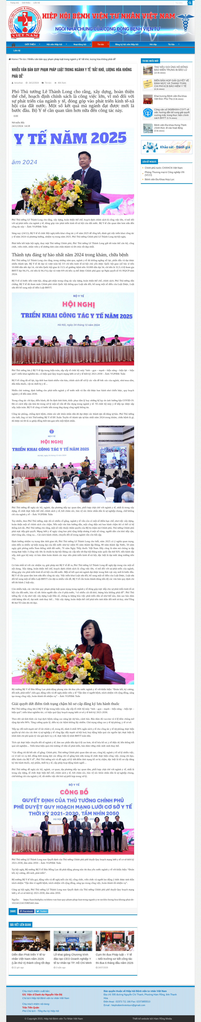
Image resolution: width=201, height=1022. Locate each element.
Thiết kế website (141, 1018)
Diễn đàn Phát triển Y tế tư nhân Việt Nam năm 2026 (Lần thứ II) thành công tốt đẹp (31, 958)
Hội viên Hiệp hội (54, 44)
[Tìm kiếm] (190, 2)
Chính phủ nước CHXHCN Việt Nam (164, 167)
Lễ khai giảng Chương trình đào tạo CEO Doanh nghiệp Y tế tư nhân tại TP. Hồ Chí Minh (73, 958)
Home (14, 59)
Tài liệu (171, 44)
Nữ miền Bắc (18, 122)
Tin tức (101, 44)
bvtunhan (18, 83)
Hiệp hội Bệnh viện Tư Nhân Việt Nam (63, 1018)
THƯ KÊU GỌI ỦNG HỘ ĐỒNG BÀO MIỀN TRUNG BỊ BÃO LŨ (171, 68)
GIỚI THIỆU (30, 44)
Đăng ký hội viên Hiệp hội (127, 44)
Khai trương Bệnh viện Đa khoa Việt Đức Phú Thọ (170, 97)
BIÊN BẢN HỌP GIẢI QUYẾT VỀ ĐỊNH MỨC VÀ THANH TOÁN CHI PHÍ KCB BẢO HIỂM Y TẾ (171, 83)
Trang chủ (14, 3)
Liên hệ (36, 3)
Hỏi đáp (153, 44)
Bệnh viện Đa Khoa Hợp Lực (159, 179)
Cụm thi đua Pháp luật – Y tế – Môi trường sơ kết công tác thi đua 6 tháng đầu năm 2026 (114, 958)
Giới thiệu (26, 3)
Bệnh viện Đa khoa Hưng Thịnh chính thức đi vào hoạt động (170, 126)
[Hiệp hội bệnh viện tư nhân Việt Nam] (100, 22)
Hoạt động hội (79, 44)
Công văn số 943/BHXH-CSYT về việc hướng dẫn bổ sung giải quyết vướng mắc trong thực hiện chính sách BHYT (172, 113)
